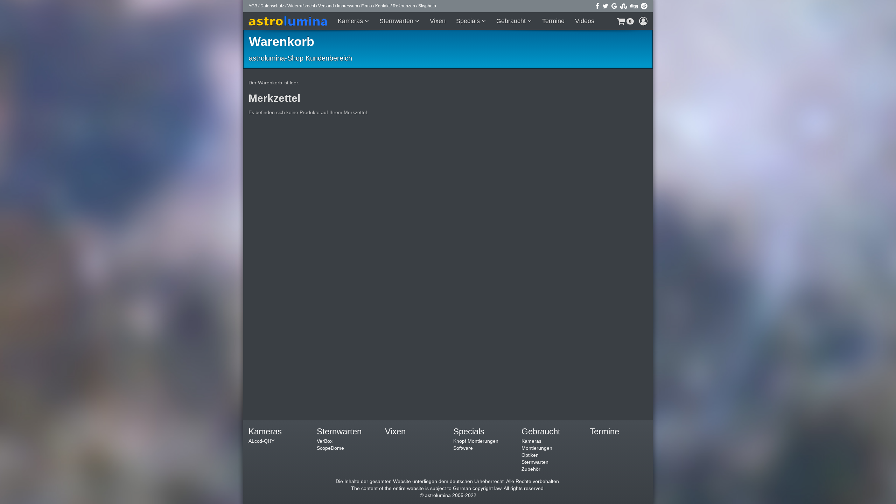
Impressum (347, 6)
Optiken (530, 455)
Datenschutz (272, 6)
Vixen (438, 21)
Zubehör (531, 469)
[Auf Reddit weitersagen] (644, 6)
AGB (252, 6)
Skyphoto (427, 6)
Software (463, 448)
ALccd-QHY (261, 441)
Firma (366, 6)
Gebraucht (511, 21)
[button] (625, 21)
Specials (469, 21)
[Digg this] (634, 6)
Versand (326, 6)
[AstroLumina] (290, 21)
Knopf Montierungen (475, 441)
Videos (584, 21)
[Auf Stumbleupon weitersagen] (623, 6)
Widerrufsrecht (301, 6)
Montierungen (537, 448)
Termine (553, 21)
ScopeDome (330, 448)
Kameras (351, 21)
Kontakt (382, 6)
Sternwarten (397, 21)
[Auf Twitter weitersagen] (605, 6)
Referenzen (404, 6)
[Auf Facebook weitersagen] (597, 6)
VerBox (324, 441)
